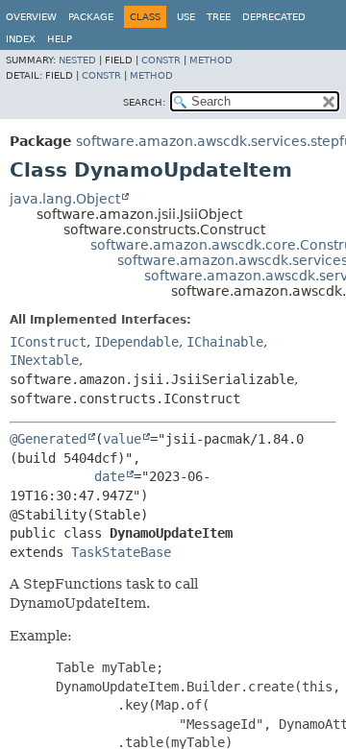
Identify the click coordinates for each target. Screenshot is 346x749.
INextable (44, 360)
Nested (77, 60)
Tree (219, 17)
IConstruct (48, 342)
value (122, 439)
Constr (161, 60)
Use (186, 17)
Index (21, 39)
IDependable (136, 342)
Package (90, 17)
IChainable (224, 342)
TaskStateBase (121, 552)
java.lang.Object (65, 198)
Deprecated (274, 17)
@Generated (48, 439)
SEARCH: (144, 102)
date (109, 476)
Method (211, 60)
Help (59, 39)
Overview (31, 17)
